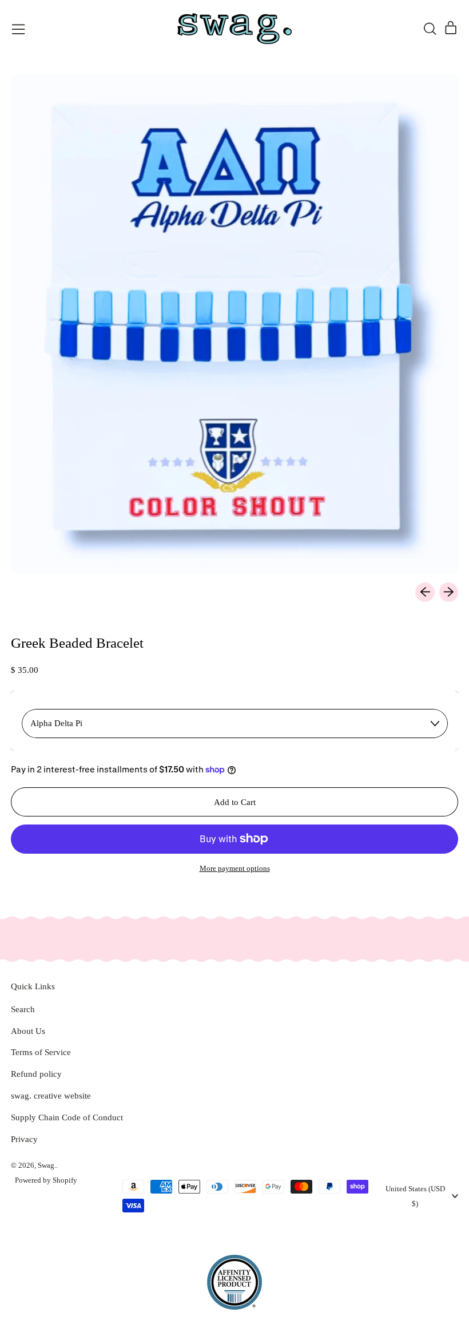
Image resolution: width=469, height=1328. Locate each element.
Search (23, 1009)
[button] (429, 28)
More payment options (235, 868)
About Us (28, 1031)
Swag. (47, 1165)
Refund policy (36, 1074)
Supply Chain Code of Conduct (67, 1117)
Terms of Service (41, 1052)
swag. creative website (51, 1095)
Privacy (24, 1139)
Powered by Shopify (46, 1180)
